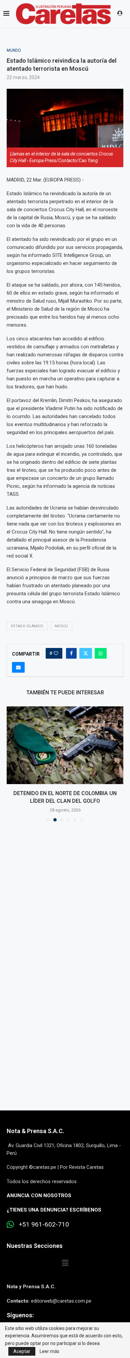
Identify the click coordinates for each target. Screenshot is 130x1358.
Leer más (49, 1351)
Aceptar (21, 1351)
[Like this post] (56, 653)
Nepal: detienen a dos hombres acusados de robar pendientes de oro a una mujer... (65, 800)
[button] (12, 767)
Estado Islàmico (27, 626)
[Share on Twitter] (85, 653)
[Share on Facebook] (71, 653)
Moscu (61, 626)
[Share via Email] (18, 667)
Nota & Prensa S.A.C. (35, 1138)
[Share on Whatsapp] (101, 653)
